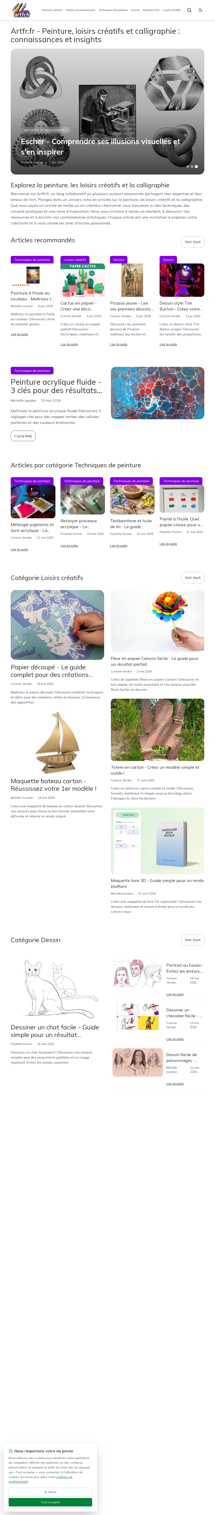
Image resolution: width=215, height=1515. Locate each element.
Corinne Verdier (71, 316)
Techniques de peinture (113, 10)
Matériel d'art (151, 10)
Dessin (135, 10)
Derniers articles (52, 10)
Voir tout (193, 241)
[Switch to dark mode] (200, 10)
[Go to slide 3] (196, 166)
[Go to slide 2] (192, 166)
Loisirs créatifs (172, 10)
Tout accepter (50, 1502)
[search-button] (189, 10)
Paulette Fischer (32, 162)
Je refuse (50, 1492)
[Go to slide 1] (188, 166)
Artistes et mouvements (80, 10)
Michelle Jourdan (22, 306)
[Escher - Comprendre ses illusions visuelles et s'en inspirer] (107, 112)
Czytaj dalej (23, 436)
